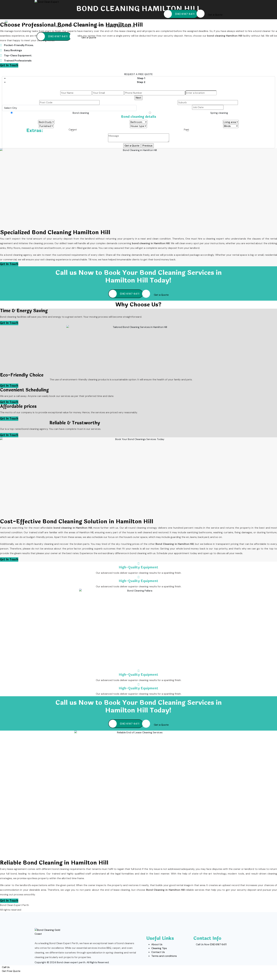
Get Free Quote (11, 971)
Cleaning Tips (113, 26)
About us (99, 25)
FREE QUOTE (145, 74)
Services (69, 25)
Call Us (6, 967)
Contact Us (128, 26)
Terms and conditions (164, 956)
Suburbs (84, 25)
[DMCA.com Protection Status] (230, 962)
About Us (156, 944)
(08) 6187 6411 (185, 14)
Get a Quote (215, 14)
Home (59, 26)
